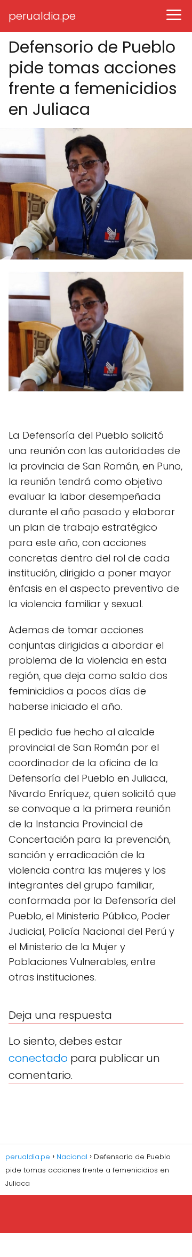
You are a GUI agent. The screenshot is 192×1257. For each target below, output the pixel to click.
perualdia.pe (42, 16)
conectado (38, 1058)
